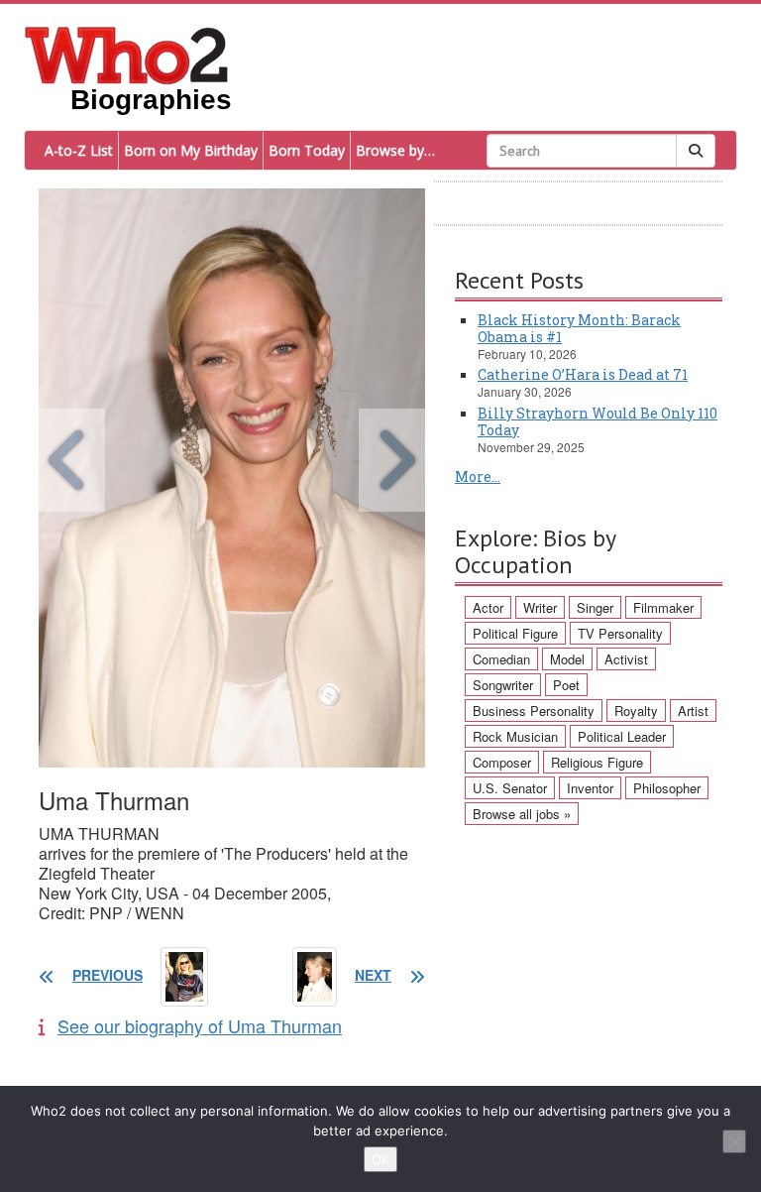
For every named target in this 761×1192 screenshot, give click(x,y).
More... (477, 476)
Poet (566, 684)
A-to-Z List (79, 150)
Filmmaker (663, 607)
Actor (488, 607)
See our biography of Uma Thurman (199, 1025)
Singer (595, 607)
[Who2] (127, 53)
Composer (502, 762)
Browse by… (395, 150)
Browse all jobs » (522, 813)
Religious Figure (597, 762)
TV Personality (620, 633)
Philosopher (667, 787)
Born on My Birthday (191, 150)
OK (380, 1159)
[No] (734, 1141)
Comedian (501, 659)
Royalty (636, 710)
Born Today (307, 150)
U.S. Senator (510, 787)
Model (567, 659)
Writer (540, 607)
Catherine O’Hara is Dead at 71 (583, 374)
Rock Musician (515, 736)
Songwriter (503, 684)
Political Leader (622, 736)
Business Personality (534, 710)
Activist (626, 659)
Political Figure (515, 633)
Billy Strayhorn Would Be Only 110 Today (597, 421)
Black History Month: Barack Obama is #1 (579, 328)
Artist (693, 710)
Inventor (590, 787)
